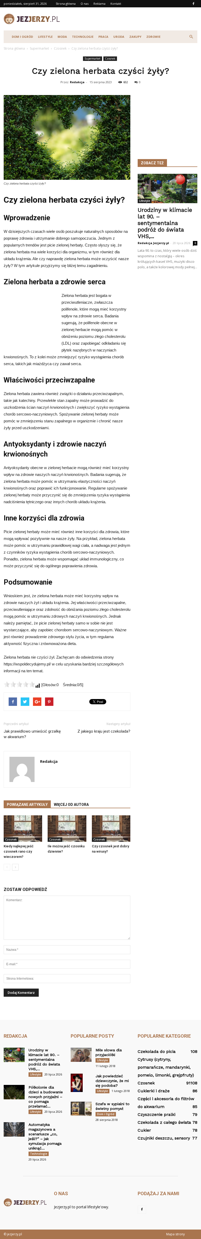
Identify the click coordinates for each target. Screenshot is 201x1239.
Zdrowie (153, 37)
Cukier (144, 1130)
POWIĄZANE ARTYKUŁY (27, 804)
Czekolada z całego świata (164, 1122)
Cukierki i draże (154, 1090)
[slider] (19, 684)
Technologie (82, 37)
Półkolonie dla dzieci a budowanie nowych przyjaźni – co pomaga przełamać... (46, 1096)
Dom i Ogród (22, 37)
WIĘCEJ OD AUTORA (71, 804)
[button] (191, 36)
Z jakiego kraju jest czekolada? (103, 731)
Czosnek (110, 58)
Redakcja (77, 82)
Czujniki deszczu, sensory (164, 1138)
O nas (84, 4)
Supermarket (92, 58)
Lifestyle (45, 37)
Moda (62, 37)
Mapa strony (175, 1234)
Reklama (99, 4)
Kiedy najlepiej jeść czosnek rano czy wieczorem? (19, 851)
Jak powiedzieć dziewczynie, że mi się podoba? (112, 1081)
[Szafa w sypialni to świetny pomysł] (81, 1108)
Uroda (118, 37)
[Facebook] (193, 3)
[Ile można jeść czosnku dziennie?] (67, 828)
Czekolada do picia (157, 1051)
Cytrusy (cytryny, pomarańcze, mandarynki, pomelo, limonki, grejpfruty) (166, 1067)
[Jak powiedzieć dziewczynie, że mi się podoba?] (81, 1083)
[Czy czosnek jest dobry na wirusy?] (111, 828)
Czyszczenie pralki (156, 1114)
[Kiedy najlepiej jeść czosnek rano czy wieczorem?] (23, 828)
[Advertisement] (136, 19)
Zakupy (135, 37)
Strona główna (66, 4)
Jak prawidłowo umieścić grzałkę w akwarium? (32, 734)
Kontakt (115, 4)
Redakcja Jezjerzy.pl (153, 243)
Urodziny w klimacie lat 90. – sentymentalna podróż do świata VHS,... (165, 223)
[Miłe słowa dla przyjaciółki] (81, 1055)
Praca (103, 37)
